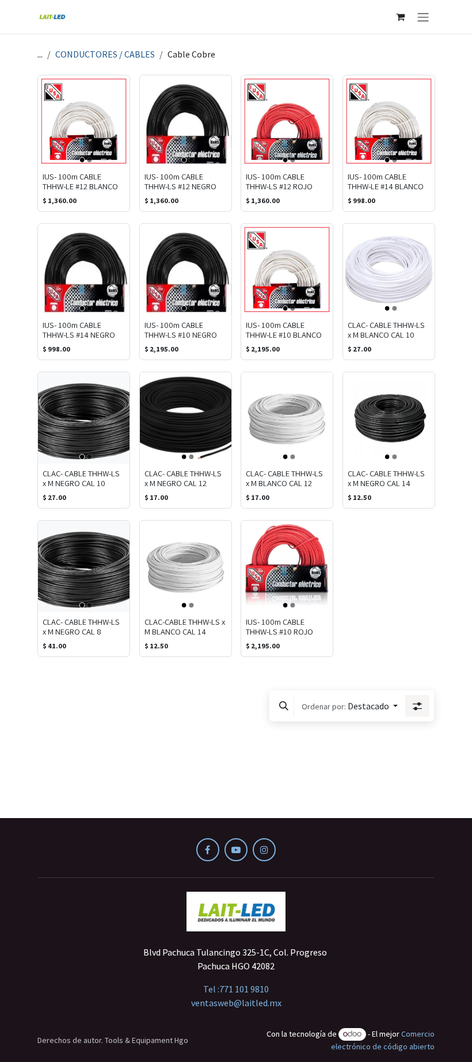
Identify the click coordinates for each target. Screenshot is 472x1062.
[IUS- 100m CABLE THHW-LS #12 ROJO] (287, 121)
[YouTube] (236, 849)
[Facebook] (207, 849)
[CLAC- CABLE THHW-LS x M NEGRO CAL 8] (84, 566)
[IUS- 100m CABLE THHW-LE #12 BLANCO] (84, 121)
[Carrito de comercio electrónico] (400, 16)
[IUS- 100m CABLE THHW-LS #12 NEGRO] (185, 121)
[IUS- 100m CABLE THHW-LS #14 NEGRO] (84, 269)
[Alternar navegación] (423, 17)
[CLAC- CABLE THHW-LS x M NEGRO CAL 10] (84, 418)
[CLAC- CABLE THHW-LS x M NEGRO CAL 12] (185, 418)
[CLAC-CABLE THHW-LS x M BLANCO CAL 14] (185, 566)
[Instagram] (264, 849)
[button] (284, 706)
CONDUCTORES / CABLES (105, 54)
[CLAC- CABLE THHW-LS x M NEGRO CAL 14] (389, 418)
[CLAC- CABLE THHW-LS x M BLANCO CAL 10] (389, 269)
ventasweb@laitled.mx (236, 1002)
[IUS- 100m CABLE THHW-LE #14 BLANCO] (389, 121)
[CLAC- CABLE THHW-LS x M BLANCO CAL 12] (287, 418)
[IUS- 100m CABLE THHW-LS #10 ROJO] (287, 566)
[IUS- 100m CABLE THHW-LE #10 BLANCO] (287, 269)
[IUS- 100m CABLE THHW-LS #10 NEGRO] (185, 269)
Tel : (236, 989)
